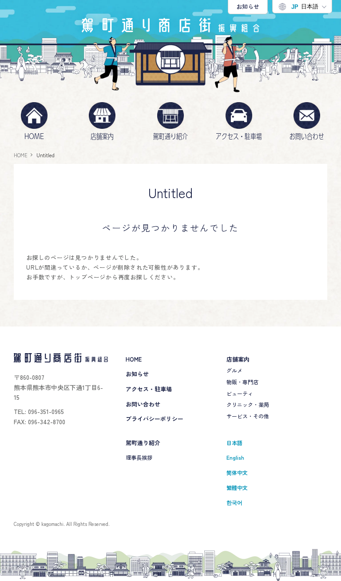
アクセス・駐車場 (239, 136)
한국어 (234, 502)
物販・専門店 (242, 382)
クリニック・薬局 (247, 404)
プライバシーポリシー (154, 418)
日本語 (304, 6)
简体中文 (237, 472)
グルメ (234, 370)
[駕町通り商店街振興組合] (170, 25)
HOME (34, 136)
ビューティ (239, 393)
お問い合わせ (306, 136)
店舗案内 (102, 136)
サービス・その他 (247, 416)
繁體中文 (237, 487)
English (235, 457)
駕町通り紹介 (170, 136)
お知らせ (247, 6)
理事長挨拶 (139, 457)
